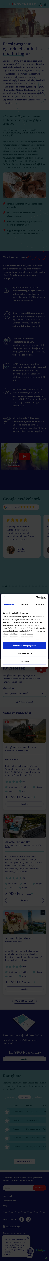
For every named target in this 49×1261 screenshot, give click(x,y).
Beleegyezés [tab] (8, 604)
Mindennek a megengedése (24, 645)
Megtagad (24, 661)
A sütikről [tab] (40, 604)
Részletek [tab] (24, 604)
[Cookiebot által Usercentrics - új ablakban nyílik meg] (35, 597)
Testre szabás (23, 653)
